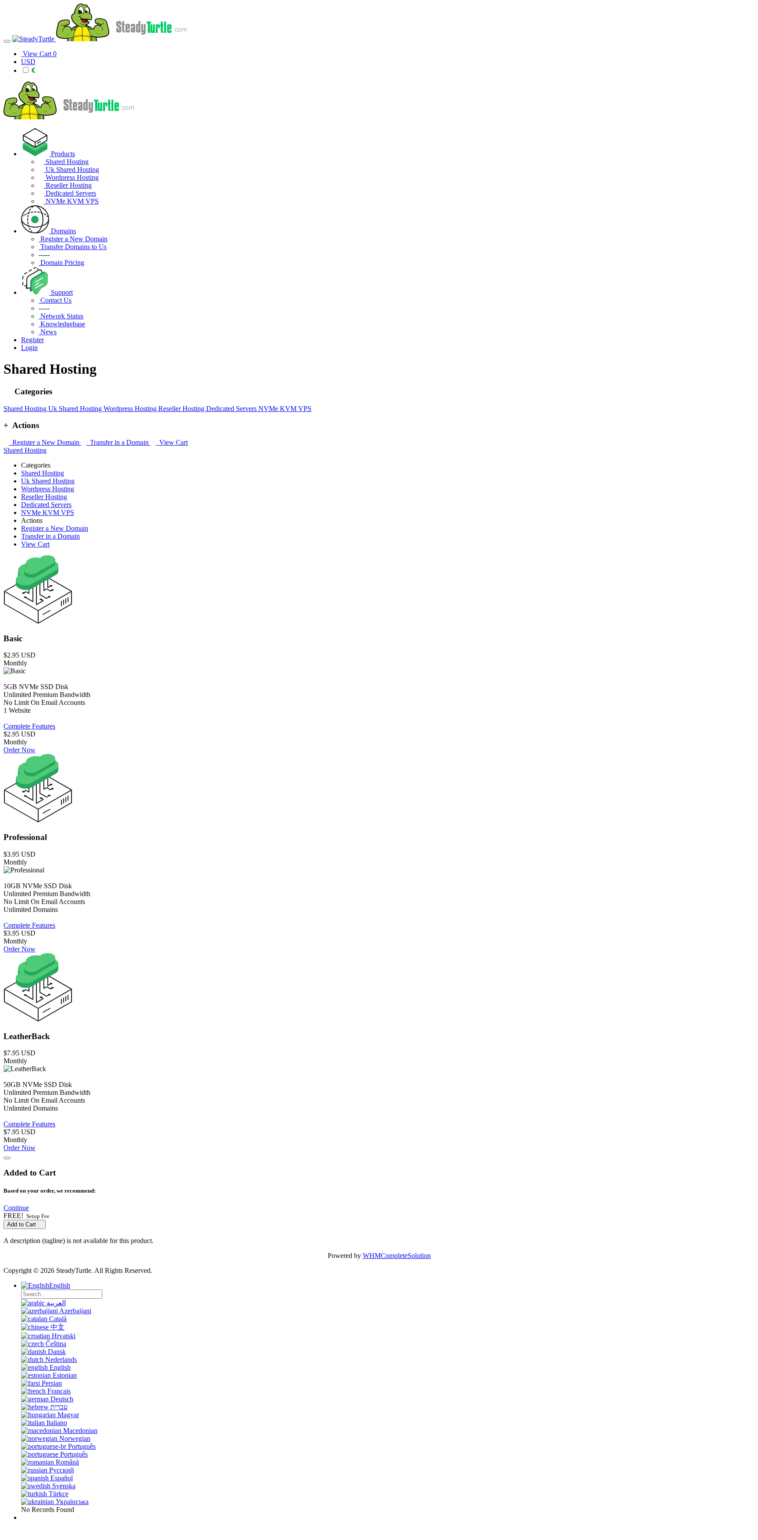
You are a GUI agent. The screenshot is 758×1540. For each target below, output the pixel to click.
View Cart (172, 442)
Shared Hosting (66, 161)
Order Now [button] (20, 750)
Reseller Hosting (68, 185)
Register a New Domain (45, 442)
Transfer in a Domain (118, 442)
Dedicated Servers (70, 193)
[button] (16, 1207)
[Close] (7, 1158)
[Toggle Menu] (7, 41)
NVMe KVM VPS (71, 201)
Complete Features (29, 726)
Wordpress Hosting (71, 177)
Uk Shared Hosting (71, 169)
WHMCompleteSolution (397, 1255)
